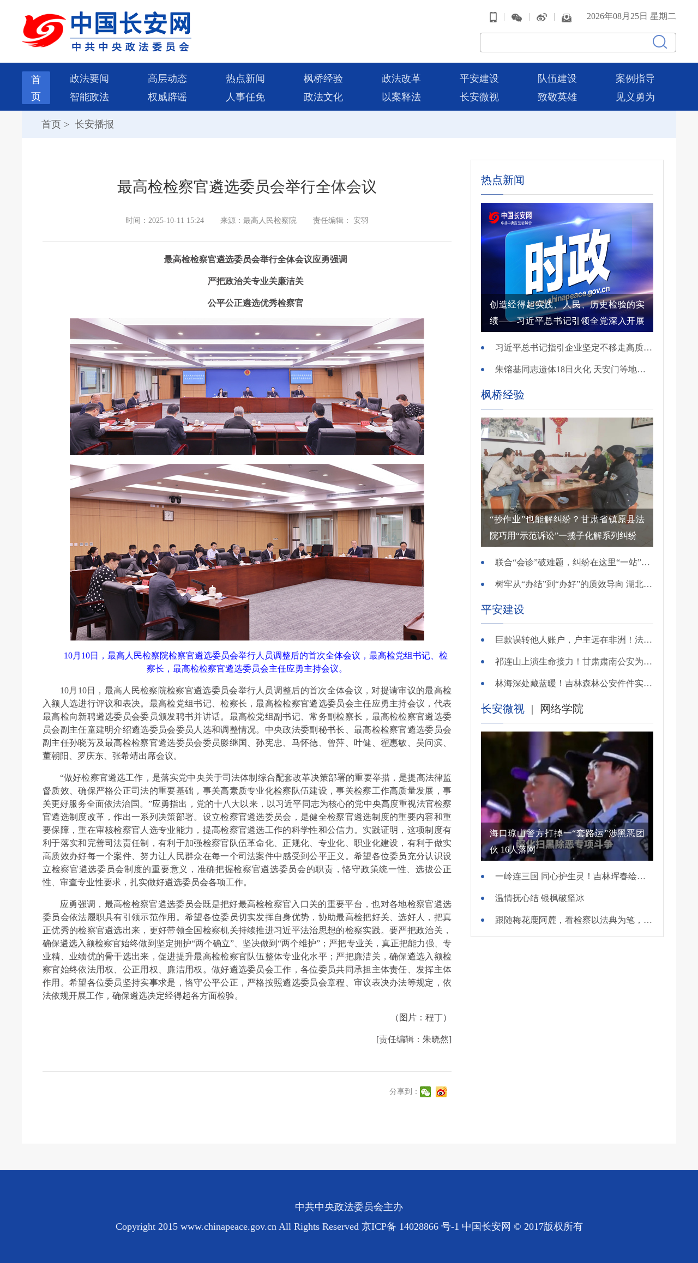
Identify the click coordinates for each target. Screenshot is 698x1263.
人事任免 (245, 97)
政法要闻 (89, 78)
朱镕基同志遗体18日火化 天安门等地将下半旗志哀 (574, 369)
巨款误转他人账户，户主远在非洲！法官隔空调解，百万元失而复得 (574, 639)
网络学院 (561, 709)
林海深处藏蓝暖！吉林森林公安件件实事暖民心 (574, 683)
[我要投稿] (566, 16)
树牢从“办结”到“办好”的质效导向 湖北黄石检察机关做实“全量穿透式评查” (574, 584)
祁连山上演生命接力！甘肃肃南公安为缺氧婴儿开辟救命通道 (574, 661)
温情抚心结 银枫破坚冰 (540, 898)
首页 (51, 124)
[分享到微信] (427, 1091)
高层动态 (167, 78)
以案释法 (401, 97)
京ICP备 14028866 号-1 (412, 1226)
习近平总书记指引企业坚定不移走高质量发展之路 (574, 347)
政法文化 (323, 97)
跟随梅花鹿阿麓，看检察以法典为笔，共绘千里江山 (574, 919)
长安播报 (93, 124)
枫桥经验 (323, 78)
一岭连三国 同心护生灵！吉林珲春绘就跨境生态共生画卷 (574, 876)
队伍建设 (557, 78)
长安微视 (479, 97)
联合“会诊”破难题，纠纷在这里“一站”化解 (574, 562)
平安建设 (479, 78)
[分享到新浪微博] (442, 1091)
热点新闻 (245, 78)
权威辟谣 (167, 97)
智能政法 (89, 97)
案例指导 (635, 78)
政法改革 (401, 78)
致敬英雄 (557, 97)
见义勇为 (635, 97)
